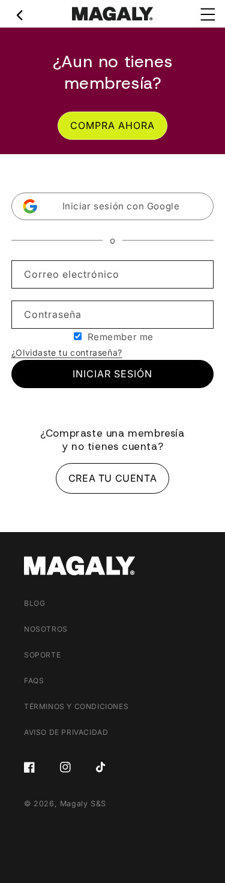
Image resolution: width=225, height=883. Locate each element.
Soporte (42, 654)
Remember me (121, 337)
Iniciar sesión (112, 374)
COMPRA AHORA (112, 125)
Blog (34, 603)
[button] (112, 206)
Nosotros (46, 628)
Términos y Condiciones (76, 706)
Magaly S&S (83, 803)
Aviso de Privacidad (66, 732)
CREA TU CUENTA (112, 478)
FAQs (34, 680)
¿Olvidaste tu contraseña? (66, 352)
